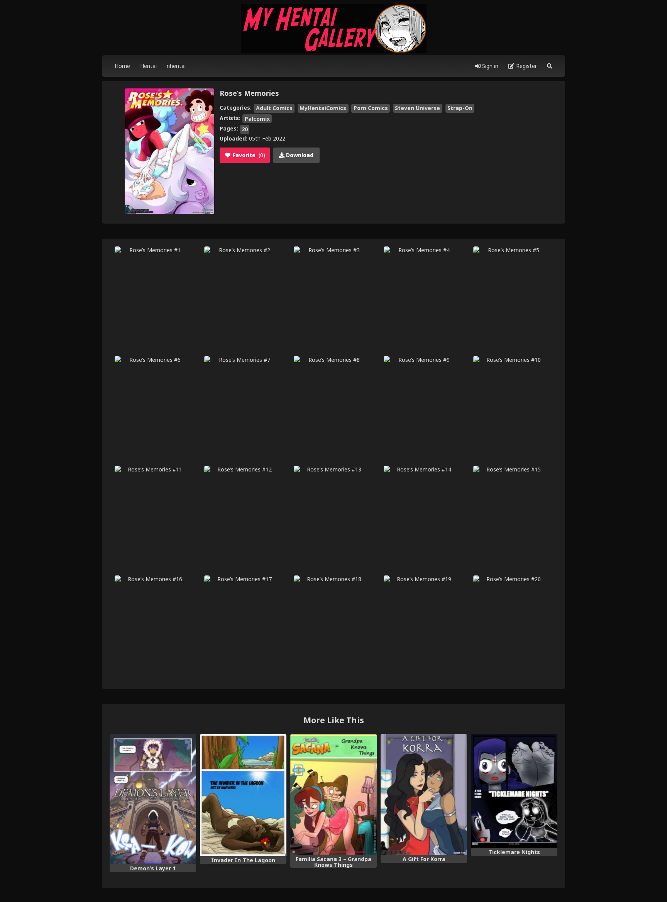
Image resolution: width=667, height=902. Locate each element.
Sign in (489, 66)
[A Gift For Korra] (424, 794)
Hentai (148, 66)
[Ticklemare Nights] (514, 791)
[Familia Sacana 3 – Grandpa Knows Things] (333, 794)
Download (298, 155)
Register (526, 66)
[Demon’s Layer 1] (153, 799)
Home (122, 66)
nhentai (176, 66)
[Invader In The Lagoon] (243, 795)
